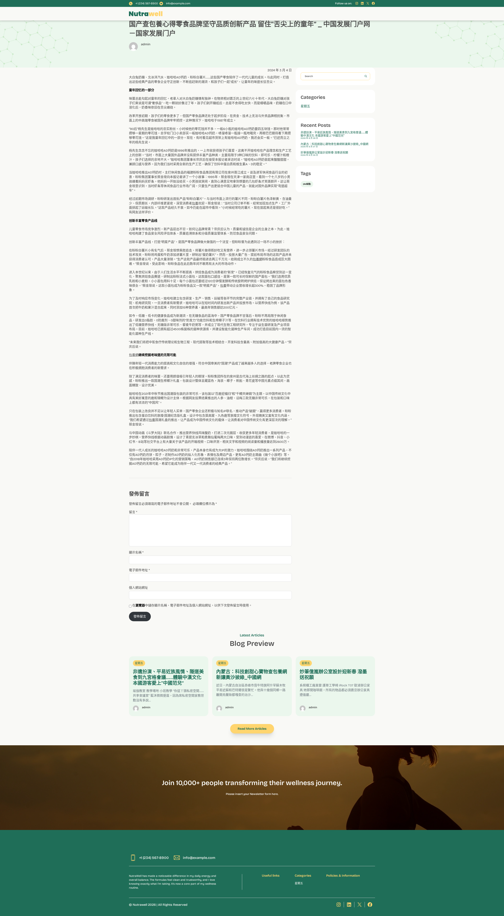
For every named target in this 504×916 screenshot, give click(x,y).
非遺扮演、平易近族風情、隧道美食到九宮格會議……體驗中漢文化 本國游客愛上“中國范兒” (334, 134)
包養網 (257, 259)
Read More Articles (252, 729)
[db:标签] (307, 184)
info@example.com (178, 3)
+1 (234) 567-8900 (146, 3)
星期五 (305, 106)
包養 (195, 203)
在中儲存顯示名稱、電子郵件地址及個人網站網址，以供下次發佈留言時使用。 (192, 605)
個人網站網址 (138, 588)
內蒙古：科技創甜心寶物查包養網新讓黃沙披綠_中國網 (334, 144)
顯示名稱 (136, 552)
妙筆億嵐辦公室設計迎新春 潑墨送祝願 (324, 152)
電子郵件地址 (139, 570)
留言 (133, 512)
